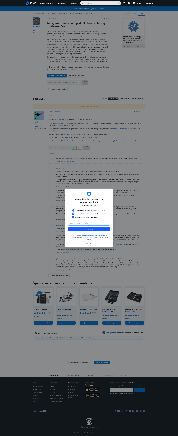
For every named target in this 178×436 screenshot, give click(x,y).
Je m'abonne (89, 229)
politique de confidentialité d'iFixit (94, 236)
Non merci (89, 243)
